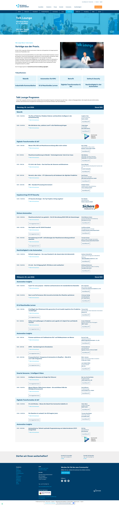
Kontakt (61, 7)
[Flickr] (65, 481)
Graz (63, 11)
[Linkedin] (62, 481)
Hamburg (70, 11)
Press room (48, 501)
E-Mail (62, 458)
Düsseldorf (35, 11)
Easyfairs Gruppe (43, 469)
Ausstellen (40, 7)
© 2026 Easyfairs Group (40, 501)
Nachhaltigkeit (77, 7)
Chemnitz (26, 11)
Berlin (19, 11)
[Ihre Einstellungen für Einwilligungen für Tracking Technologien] (2, 504)
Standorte (48, 7)
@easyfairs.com (45, 486)
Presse (55, 7)
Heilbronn (78, 11)
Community (68, 7)
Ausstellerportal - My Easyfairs (87, 1)
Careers (52, 501)
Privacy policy (70, 501)
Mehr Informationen (34, 120)
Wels (93, 11)
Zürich (99, 11)
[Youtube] (68, 481)
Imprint (82, 501)
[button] (61, 55)
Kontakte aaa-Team (43, 468)
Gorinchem (55, 11)
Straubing (86, 11)
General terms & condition (61, 501)
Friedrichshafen (45, 11)
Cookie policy (76, 501)
